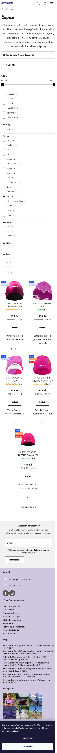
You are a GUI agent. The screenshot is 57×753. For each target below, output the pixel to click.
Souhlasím (27, 746)
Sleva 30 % (12, 108)
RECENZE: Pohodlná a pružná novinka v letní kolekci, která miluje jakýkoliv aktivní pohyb (26, 675)
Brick (9, 149)
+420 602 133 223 (16, 585)
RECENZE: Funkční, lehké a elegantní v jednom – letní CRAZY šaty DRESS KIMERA (27, 669)
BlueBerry (11, 145)
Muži (9, 226)
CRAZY (10, 129)
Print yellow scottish (15, 201)
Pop (9, 196)
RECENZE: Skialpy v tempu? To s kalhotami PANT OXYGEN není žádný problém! (25, 658)
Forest (10, 168)
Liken (9, 187)
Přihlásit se (14, 559)
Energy (10, 159)
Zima (9, 103)
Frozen (10, 173)
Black (10, 140)
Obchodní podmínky (12, 620)
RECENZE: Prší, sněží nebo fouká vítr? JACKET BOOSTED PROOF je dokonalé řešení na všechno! (28, 652)
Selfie (10, 210)
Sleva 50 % (12, 117)
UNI (9, 272)
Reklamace (8, 623)
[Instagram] (12, 593)
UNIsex (10, 235)
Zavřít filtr (11, 65)
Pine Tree (11, 192)
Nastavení (27, 737)
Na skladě (11, 94)
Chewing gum (13, 182)
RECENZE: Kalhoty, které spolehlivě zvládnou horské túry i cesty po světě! (28, 647)
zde (16, 731)
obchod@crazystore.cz (19, 579)
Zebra (10, 215)
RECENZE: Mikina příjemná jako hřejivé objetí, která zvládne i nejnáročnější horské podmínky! (26, 664)
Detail (15, 327)
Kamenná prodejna (11, 617)
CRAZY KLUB (8, 610)
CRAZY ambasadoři (11, 606)
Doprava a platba (10, 613)
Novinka (10, 98)
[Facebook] (6, 593)
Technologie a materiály (14, 627)
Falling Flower (13, 164)
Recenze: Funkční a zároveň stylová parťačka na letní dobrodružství (26, 681)
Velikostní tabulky (11, 630)
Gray (9, 178)
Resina (10, 206)
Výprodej (11, 112)
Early (9, 154)
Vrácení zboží (9, 634)
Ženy (9, 231)
